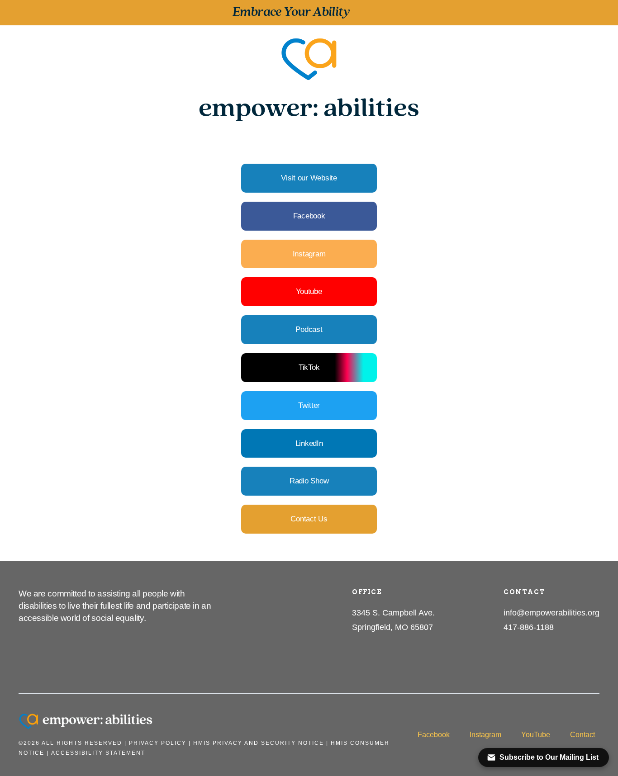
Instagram (485, 734)
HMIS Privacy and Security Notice (258, 743)
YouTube (535, 734)
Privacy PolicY (157, 743)
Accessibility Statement (98, 753)
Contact (582, 734)
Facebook (434, 734)
